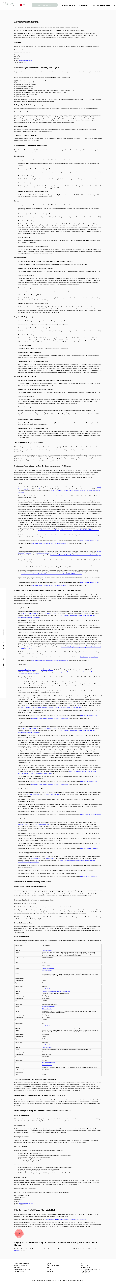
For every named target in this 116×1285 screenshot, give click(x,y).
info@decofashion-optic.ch (22, 1270)
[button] (4, 662)
